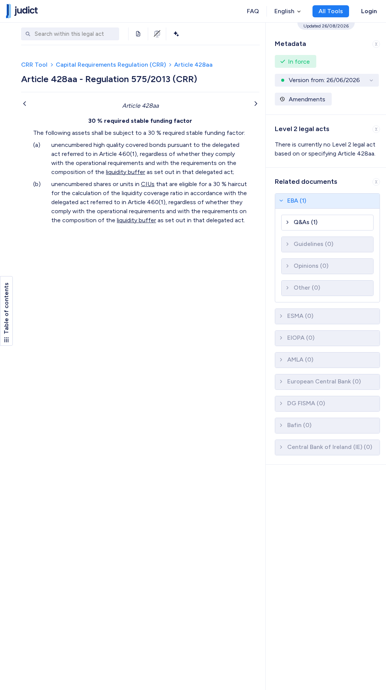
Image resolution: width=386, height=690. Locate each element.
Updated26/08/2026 (326, 26)
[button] (326, 42)
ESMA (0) (300, 315)
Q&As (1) (305, 222)
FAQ (253, 11)
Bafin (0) (299, 425)
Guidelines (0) (313, 243)
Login (369, 11)
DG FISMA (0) (306, 403)
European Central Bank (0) (324, 381)
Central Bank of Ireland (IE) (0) (329, 446)
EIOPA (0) (300, 337)
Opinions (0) (311, 265)
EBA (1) (296, 200)
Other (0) (307, 287)
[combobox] (75, 34)
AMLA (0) (300, 359)
